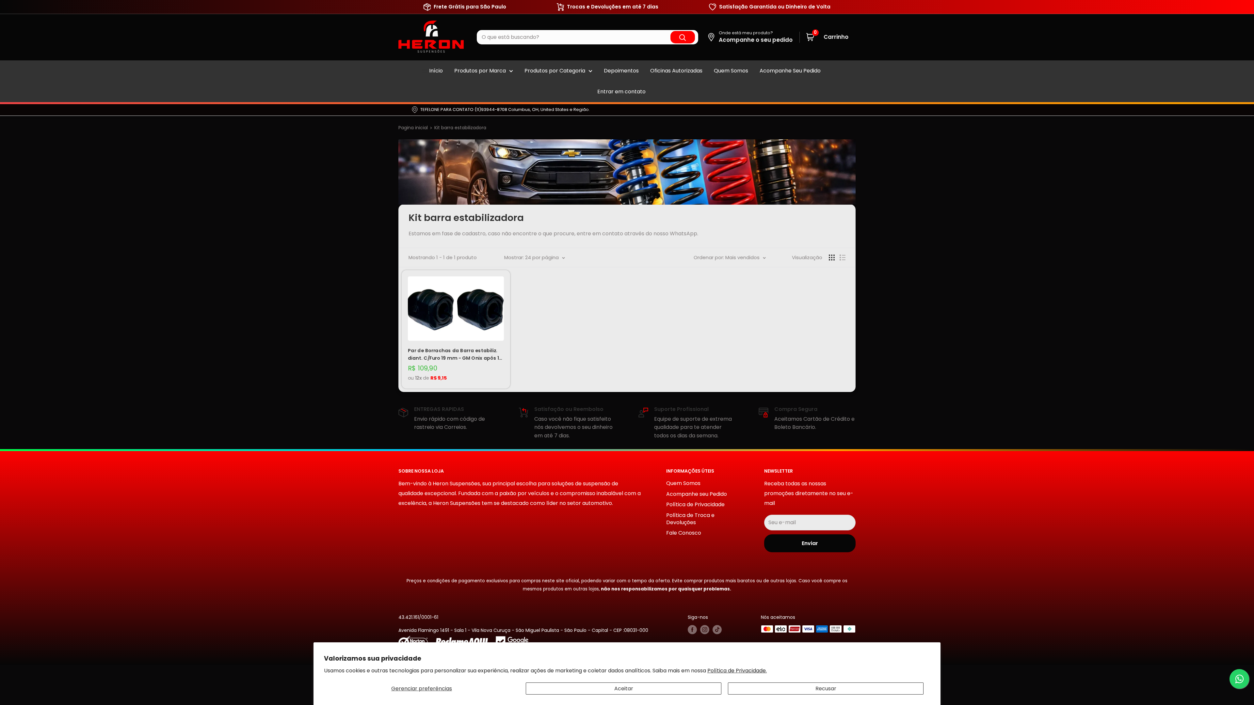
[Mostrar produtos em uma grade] (832, 257)
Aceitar (623, 688)
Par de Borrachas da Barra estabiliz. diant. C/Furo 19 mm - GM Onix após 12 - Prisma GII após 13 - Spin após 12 (455, 355)
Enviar (810, 543)
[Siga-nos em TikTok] (717, 629)
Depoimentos (621, 70)
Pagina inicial (413, 127)
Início (436, 70)
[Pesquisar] (682, 37)
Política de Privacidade (695, 504)
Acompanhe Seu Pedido (790, 70)
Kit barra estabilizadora (460, 127)
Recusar (825, 688)
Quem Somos (731, 70)
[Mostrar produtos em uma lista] (842, 257)
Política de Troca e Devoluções (690, 518)
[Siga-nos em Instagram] (704, 629)
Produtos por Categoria (554, 70)
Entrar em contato (621, 91)
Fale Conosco (683, 533)
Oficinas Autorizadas (676, 70)
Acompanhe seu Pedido (696, 494)
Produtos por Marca (480, 70)
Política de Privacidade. (737, 670)
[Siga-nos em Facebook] (692, 629)
